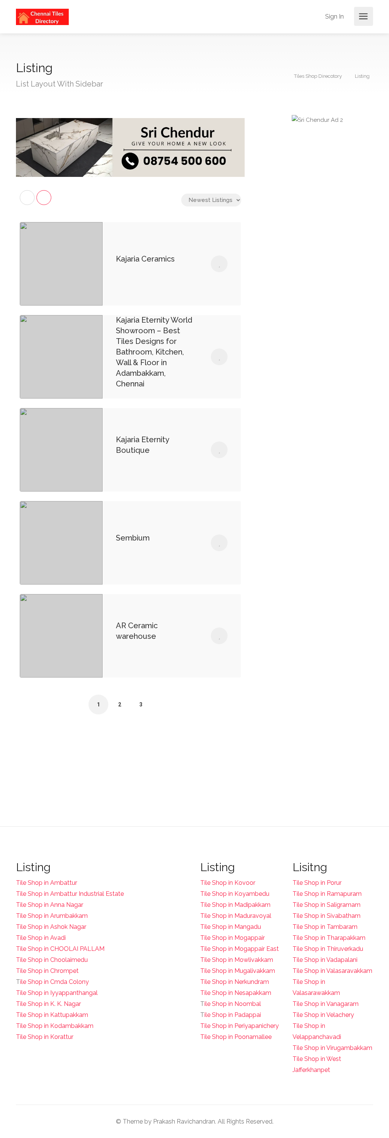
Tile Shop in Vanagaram (326, 1003)
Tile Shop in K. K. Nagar (48, 1003)
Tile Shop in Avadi (41, 937)
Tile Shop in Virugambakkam (332, 1047)
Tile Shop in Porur (317, 882)
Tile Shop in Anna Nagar (49, 904)
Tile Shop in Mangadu (230, 926)
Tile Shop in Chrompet (47, 970)
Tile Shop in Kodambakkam (54, 1025)
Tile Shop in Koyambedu (234, 893)
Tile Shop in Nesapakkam (235, 992)
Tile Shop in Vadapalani (325, 959)
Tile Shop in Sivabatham (327, 915)
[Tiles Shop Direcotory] (42, 16)
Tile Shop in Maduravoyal (235, 915)
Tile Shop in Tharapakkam (329, 937)
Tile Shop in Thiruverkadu (328, 948)
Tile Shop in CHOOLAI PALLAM (60, 948)
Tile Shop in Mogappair (232, 937)
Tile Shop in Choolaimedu (52, 959)
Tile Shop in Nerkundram (234, 981)
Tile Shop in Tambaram (325, 926)
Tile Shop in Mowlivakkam (236, 959)
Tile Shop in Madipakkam (235, 904)
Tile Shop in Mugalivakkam (237, 970)
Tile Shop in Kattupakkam (52, 1014)
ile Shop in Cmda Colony (54, 981)
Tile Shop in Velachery (323, 1014)
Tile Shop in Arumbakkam (52, 915)
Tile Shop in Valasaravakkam (332, 970)
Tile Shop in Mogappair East (239, 948)
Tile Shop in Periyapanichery (239, 1025)
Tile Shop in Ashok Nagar (51, 926)
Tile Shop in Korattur (44, 1036)
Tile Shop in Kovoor (227, 882)
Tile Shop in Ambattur (46, 882)
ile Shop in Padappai (232, 1014)
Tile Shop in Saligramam (327, 904)
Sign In (334, 16)
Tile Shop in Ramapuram (327, 893)
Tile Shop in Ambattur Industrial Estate (70, 893)
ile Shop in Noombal (232, 1003)
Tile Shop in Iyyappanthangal (57, 992)
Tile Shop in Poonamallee (236, 1036)
